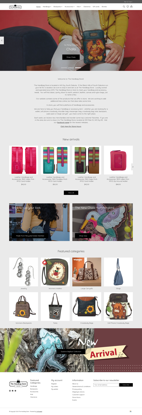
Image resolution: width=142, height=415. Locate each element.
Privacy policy (77, 389)
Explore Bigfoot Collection (71, 351)
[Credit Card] (130, 411)
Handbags (33, 386)
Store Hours (76, 397)
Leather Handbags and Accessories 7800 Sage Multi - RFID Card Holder (86, 179)
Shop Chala (71, 57)
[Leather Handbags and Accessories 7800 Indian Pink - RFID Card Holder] (23, 160)
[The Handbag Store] (15, 6)
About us (75, 384)
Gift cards (96, 7)
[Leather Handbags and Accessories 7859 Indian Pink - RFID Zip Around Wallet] (118, 160)
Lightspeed (39, 411)
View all (71, 193)
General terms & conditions (81, 386)
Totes (55, 323)
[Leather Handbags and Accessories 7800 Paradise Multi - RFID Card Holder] (55, 160)
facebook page (63, 122)
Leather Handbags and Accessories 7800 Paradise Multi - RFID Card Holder (55, 179)
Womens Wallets (55, 288)
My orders (54, 386)
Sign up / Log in (128, 1)
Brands (104, 7)
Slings (118, 288)
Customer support (78, 395)
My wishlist (54, 389)
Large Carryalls (87, 288)
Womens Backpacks (24, 323)
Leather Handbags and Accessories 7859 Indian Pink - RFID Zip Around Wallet (118, 179)
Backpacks (34, 389)
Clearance (86, 7)
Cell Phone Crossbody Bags (118, 323)
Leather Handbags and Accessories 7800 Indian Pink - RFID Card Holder (23, 179)
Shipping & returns (78, 392)
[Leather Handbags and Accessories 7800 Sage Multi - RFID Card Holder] (86, 160)
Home (38, 7)
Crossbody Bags (86, 323)
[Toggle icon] (124, 6)
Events (74, 400)
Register (54, 384)
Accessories (34, 392)
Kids (31, 394)
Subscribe (126, 385)
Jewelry (24, 288)
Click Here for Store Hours (71, 126)
